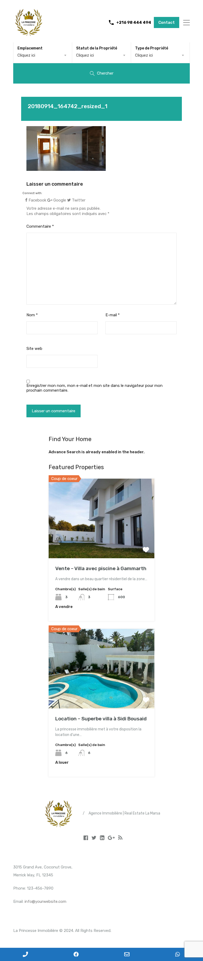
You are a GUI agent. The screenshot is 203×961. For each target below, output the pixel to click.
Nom (32, 315)
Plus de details (101, 542)
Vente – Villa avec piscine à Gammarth (100, 568)
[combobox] (42, 55)
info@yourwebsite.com (45, 901)
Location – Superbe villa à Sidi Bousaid (101, 719)
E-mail (112, 315)
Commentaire (40, 226)
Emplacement (30, 48)
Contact (166, 22)
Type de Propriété (151, 48)
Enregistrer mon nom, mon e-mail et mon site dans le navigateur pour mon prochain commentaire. (94, 388)
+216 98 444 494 (133, 22)
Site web (34, 348)
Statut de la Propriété (96, 48)
